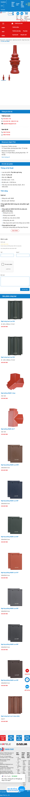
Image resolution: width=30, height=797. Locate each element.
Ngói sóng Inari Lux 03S (8, 321)
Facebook (3, 2)
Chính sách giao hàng (24, 768)
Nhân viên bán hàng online (22, 4)
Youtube (3, 9)
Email (17, 252)
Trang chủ (12, 23)
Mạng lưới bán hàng (13, 4)
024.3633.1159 (7, 118)
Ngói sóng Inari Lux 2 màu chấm (10, 716)
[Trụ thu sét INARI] (3, 77)
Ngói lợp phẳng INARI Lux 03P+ (10, 465)
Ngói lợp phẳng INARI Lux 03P (9, 680)
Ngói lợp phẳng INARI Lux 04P (9, 501)
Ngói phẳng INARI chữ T (8, 429)
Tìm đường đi (19, 766)
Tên (2, 252)
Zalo (2, 5)
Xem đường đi (6, 157)
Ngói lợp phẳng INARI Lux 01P (9, 572)
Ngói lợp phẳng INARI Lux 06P (9, 644)
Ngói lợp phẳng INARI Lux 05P (9, 608)
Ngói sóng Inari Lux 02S (8, 357)
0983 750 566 (6, 132)
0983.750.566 (27, 690)
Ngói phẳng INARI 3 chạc (8, 393)
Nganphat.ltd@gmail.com (6, 764)
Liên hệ (18, 762)
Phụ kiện (25, 31)
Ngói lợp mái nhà (17, 40)
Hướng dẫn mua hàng (24, 762)
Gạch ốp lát (15, 34)
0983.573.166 (14, 121)
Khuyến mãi (24, 34)
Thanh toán (17, 4)
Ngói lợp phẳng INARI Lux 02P (9, 536)
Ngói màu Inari (25, 40)
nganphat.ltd (27, 674)
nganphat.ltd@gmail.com (9, 123)
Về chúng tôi (19, 759)
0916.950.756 (6, 121)
